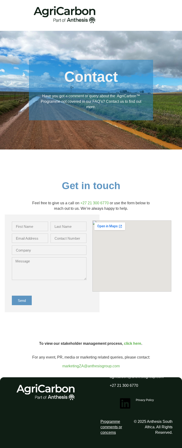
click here (132, 343)
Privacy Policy (145, 400)
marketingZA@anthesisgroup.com (91, 366)
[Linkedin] (125, 403)
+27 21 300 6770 (94, 203)
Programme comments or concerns (111, 427)
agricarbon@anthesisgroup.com (137, 377)
